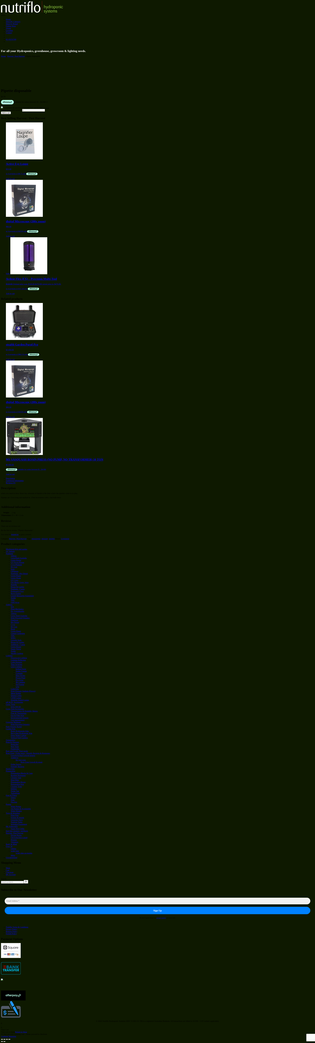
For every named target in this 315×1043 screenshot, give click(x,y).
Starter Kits (10, 769)
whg (17, 687)
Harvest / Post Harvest (16, 56)
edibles (13, 849)
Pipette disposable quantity (11, 110)
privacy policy (161, 918)
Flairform (14, 620)
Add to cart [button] (10, 179)
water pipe (15, 851)
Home (8, 19)
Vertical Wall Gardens (19, 738)
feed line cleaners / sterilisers (17, 831)
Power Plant (20, 678)
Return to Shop (21, 1032)
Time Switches (16, 664)
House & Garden (17, 587)
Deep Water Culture (18, 735)
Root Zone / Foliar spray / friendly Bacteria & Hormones (28, 753)
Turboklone (15, 793)
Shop (8, 868)
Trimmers (14, 842)
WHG (13, 638)
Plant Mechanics (17, 609)
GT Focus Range (17, 562)
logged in (14, 534)
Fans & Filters (11, 795)
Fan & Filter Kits (17, 716)
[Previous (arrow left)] (2, 1041)
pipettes (52, 539)
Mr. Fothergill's (12, 826)
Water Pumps (16, 806)
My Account (11, 875)
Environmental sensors (19, 718)
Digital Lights (16, 696)
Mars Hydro (20, 676)
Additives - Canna (18, 645)
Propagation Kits (17, 784)
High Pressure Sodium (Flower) (23, 691)
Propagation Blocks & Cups (22, 773)
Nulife (13, 598)
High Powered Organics (20, 618)
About (8, 28)
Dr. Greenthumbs (17, 611)
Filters (13, 798)
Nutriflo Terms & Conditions (17, 927)
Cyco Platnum (16, 565)
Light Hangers (16, 662)
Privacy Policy (11, 929)
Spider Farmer (21, 671)
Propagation (10, 771)
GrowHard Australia (19, 558)
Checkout (9, 872)
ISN (12, 607)
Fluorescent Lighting (19, 658)
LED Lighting (16, 667)
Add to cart (6, 113)
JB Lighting (20, 682)
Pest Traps (15, 747)
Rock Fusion (16, 593)
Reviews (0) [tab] (10, 483)
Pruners (14, 840)
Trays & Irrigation (13, 813)
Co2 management (17, 720)
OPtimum (14, 571)
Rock (13, 629)
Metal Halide (16, 693)
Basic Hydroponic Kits (20, 731)
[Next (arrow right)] (4, 1041)
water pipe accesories (24, 853)
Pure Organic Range (14, 727)
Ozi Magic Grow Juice (20, 582)
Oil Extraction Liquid (19, 838)
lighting (14, 789)
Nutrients (9, 554)
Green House (16, 560)
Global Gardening (18, 633)
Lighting (9, 656)
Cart (7, 870)
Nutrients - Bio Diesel (19, 574)
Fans (13, 800)
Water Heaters (16, 811)
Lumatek (19, 673)
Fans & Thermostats (18, 713)
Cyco (13, 625)
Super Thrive (16, 649)
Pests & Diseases (12, 742)
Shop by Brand (12, 24)
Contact (9, 33)
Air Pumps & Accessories (21, 809)
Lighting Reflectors (18, 660)
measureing (36, 539)
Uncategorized (11, 858)
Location (9, 30)
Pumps (8, 804)
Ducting (14, 802)
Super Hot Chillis (17, 829)
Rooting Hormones (18, 775)
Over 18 (9, 846)
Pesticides (14, 744)
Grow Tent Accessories (15, 709)
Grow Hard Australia (19, 616)
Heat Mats (15, 780)
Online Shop (11, 26)
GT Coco (14, 580)
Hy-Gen (14, 567)
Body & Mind (11, 844)
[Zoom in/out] (2, 1039)
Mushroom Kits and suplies (16, 549)
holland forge (21, 669)
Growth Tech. (16, 640)
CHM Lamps (16, 698)
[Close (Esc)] (9, 1039)
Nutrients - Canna (18, 589)
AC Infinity (10, 551)
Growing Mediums (13, 722)
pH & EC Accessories (14, 702)
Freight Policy (11, 934)
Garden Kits (10, 729)
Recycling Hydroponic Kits (21, 733)
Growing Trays (17, 820)
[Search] (26, 882)
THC (13, 600)
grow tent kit (16, 707)
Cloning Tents (16, 787)
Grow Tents (10, 704)
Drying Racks (16, 835)
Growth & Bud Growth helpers (23, 755)
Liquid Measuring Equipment (22, 596)
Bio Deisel (15, 622)
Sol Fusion (20, 684)
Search (3, 879)
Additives (14, 758)
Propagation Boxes (18, 782)
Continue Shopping (8, 1036)
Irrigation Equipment (19, 824)
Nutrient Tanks (16, 822)
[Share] (7, 1039)
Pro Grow (20, 680)
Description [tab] (10, 478)
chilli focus (15, 602)
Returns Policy (11, 931)
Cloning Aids (16, 778)
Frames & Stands (17, 818)
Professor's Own (17, 591)
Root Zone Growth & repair (31, 762)
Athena (13, 556)
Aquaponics (10, 740)
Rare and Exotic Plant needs (17, 751)
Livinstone (65, 539)
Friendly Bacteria (17, 767)
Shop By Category (13, 22)
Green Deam (16, 578)
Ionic (13, 569)
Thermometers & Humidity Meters (24, 711)
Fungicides (15, 749)
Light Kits (15, 689)
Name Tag (15, 791)
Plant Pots (15, 815)
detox (13, 855)
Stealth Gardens (17, 653)
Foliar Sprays (16, 764)
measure (44, 539)
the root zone (21, 760)
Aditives (9, 605)
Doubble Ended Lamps (20, 700)
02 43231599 (11, 39)
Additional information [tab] (15, 481)
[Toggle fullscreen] (4, 1039)
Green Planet (16, 576)
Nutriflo (14, 585)
